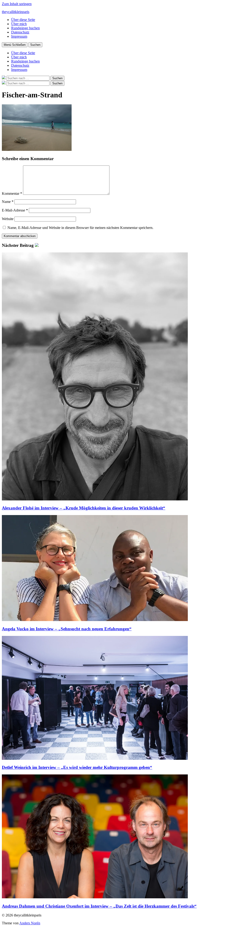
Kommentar (12, 193)
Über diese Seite (23, 20)
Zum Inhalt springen (17, 4)
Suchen (35, 44)
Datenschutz (20, 32)
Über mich (19, 24)
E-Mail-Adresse (15, 210)
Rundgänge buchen (25, 28)
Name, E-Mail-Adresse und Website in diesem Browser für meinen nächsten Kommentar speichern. (80, 228)
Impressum (19, 36)
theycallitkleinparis (15, 12)
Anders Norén (29, 923)
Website (7, 219)
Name (7, 202)
